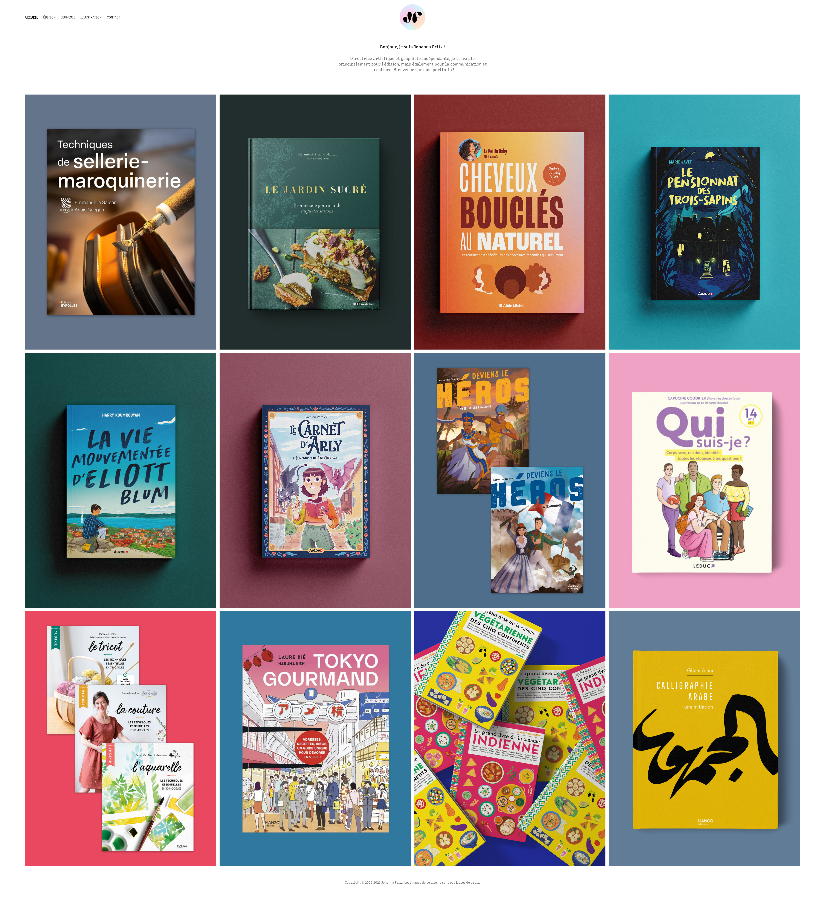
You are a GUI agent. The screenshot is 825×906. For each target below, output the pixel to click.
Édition (49, 17)
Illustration (91, 17)
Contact (113, 17)
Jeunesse (68, 17)
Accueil (31, 17)
